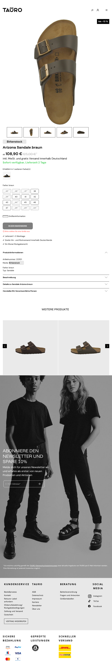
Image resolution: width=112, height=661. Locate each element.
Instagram (97, 596)
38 (35, 191)
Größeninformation (17, 216)
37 (25, 191)
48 (16, 208)
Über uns (36, 609)
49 (25, 208)
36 (16, 191)
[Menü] (106, 10)
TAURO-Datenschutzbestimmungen (43, 566)
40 (16, 196)
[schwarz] (7, 176)
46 (34, 202)
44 (16, 202)
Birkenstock (14, 141)
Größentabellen (67, 598)
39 (7, 196)
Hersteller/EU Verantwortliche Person (20, 291)
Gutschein (8, 614)
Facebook (97, 606)
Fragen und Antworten (70, 595)
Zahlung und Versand (13, 611)
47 (7, 208)
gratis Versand (30, 158)
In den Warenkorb (17, 226)
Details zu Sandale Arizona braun (18, 284)
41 (25, 196)
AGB (34, 592)
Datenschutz (37, 595)
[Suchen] (92, 10)
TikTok (96, 601)
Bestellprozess (10, 592)
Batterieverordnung (68, 592)
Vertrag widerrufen (16, 621)
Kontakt (7, 595)
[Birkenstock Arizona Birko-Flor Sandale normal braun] (30, 347)
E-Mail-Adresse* (12, 484)
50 (34, 208)
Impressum (37, 598)
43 (7, 202)
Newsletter (37, 605)
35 (7, 191)
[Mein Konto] (98, 10)
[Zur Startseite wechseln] (12, 9)
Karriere (35, 602)
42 (35, 196)
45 (25, 202)
